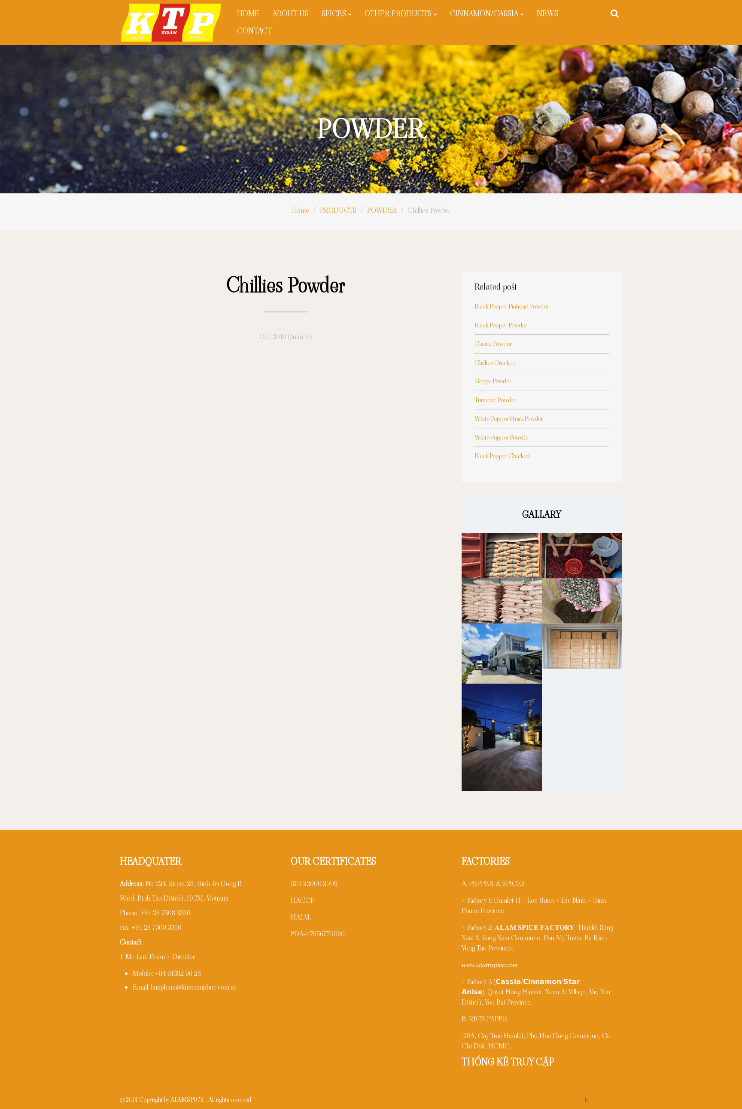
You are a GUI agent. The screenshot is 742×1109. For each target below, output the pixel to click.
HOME (248, 13)
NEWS (547, 13)
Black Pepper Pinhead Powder (511, 306)
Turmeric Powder (495, 399)
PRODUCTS (338, 210)
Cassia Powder (492, 343)
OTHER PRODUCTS (398, 13)
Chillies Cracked (495, 362)
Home (300, 210)
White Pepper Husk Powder (508, 418)
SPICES (334, 13)
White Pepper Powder (501, 437)
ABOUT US (290, 13)
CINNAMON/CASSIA (484, 13)
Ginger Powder (492, 380)
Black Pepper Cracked (502, 455)
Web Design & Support (556, 1099)
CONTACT (254, 30)
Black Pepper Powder (500, 325)
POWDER (382, 210)
